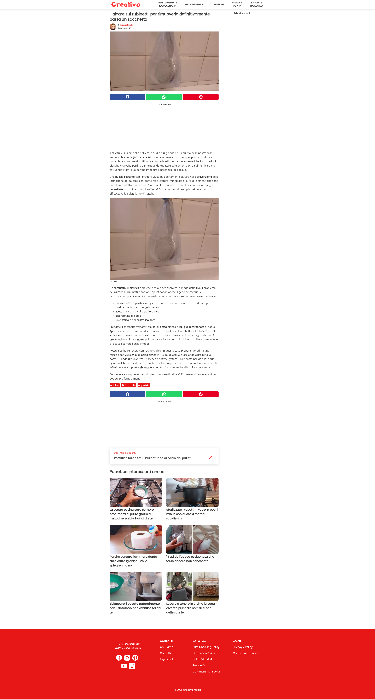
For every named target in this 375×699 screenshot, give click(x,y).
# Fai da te (129, 385)
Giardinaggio (194, 4)
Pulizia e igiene (237, 4)
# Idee (114, 385)
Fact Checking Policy (206, 647)
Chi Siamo (166, 647)
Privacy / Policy (243, 647)
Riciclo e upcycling (256, 4)
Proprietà (199, 665)
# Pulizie (143, 385)
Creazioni (218, 4)
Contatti (165, 653)
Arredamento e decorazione (167, 4)
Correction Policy (204, 653)
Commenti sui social (206, 671)
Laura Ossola (126, 25)
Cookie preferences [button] (245, 653)
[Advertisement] (164, 126)
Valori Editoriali (202, 659)
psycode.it (166, 659)
